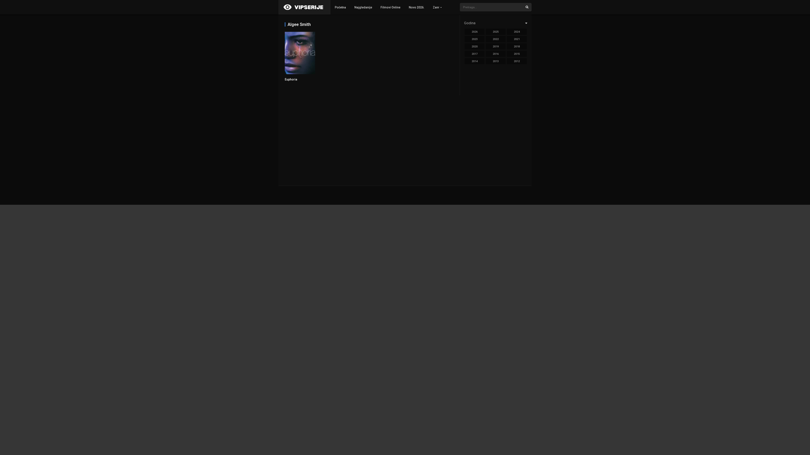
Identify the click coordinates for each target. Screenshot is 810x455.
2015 (517, 53)
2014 (475, 61)
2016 (496, 53)
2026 (475, 31)
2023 (475, 39)
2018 (517, 46)
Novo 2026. (416, 7)
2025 (496, 31)
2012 (517, 61)
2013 (496, 61)
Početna (340, 7)
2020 (475, 46)
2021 (517, 39)
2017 (475, 53)
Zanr (436, 7)
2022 (496, 39)
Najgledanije (363, 7)
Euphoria (291, 79)
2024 (517, 31)
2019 (496, 46)
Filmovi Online (390, 7)
